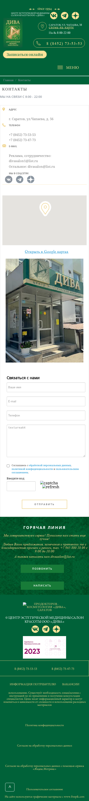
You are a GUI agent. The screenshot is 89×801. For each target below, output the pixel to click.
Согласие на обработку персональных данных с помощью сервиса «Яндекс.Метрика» (44, 767)
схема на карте (61, 26)
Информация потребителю (33, 684)
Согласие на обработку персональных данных (44, 745)
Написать (42, 585)
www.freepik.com (74, 796)
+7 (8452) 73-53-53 (22, 134)
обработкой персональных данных (50, 465)
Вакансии (70, 684)
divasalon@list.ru (41, 166)
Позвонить (42, 569)
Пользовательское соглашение (44, 789)
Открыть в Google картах (46, 251)
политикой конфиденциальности (32, 469)
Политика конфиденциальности (44, 725)
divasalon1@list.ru (23, 161)
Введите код (15, 478)
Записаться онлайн (25, 54)
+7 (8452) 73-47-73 (22, 140)
